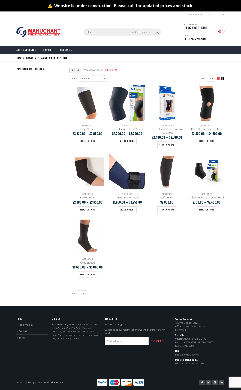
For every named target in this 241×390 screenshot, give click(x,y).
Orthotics (54, 57)
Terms (22, 337)
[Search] (157, 32)
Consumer (65, 50)
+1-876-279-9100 (196, 39)
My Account (195, 14)
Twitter (208, 382)
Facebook (202, 382)
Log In (221, 14)
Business (47, 50)
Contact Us (24, 331)
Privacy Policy (26, 324)
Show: (201, 78)
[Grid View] (219, 78)
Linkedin (221, 382)
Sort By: (73, 78)
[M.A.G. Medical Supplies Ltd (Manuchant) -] (38, 32)
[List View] (223, 78)
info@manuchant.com (187, 354)
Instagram (215, 382)
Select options (87, 140)
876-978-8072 (208, 342)
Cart (210, 14)
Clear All (75, 70)
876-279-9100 (199, 338)
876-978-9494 (193, 342)
